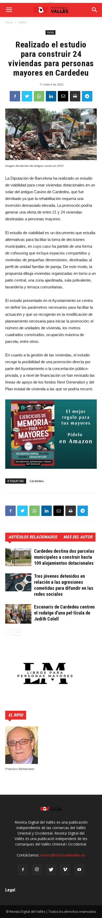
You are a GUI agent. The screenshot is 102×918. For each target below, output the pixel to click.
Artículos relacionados (32, 536)
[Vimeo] (65, 870)
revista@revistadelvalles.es (62, 855)
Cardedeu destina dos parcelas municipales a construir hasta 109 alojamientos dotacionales (64, 557)
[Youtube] (79, 870)
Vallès (22, 22)
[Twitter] (51, 870)
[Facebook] (23, 870)
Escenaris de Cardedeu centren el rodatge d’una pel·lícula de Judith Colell (64, 613)
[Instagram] (37, 870)
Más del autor (77, 536)
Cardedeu (37, 481)
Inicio (9, 22)
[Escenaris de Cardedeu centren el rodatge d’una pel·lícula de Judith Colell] (18, 614)
